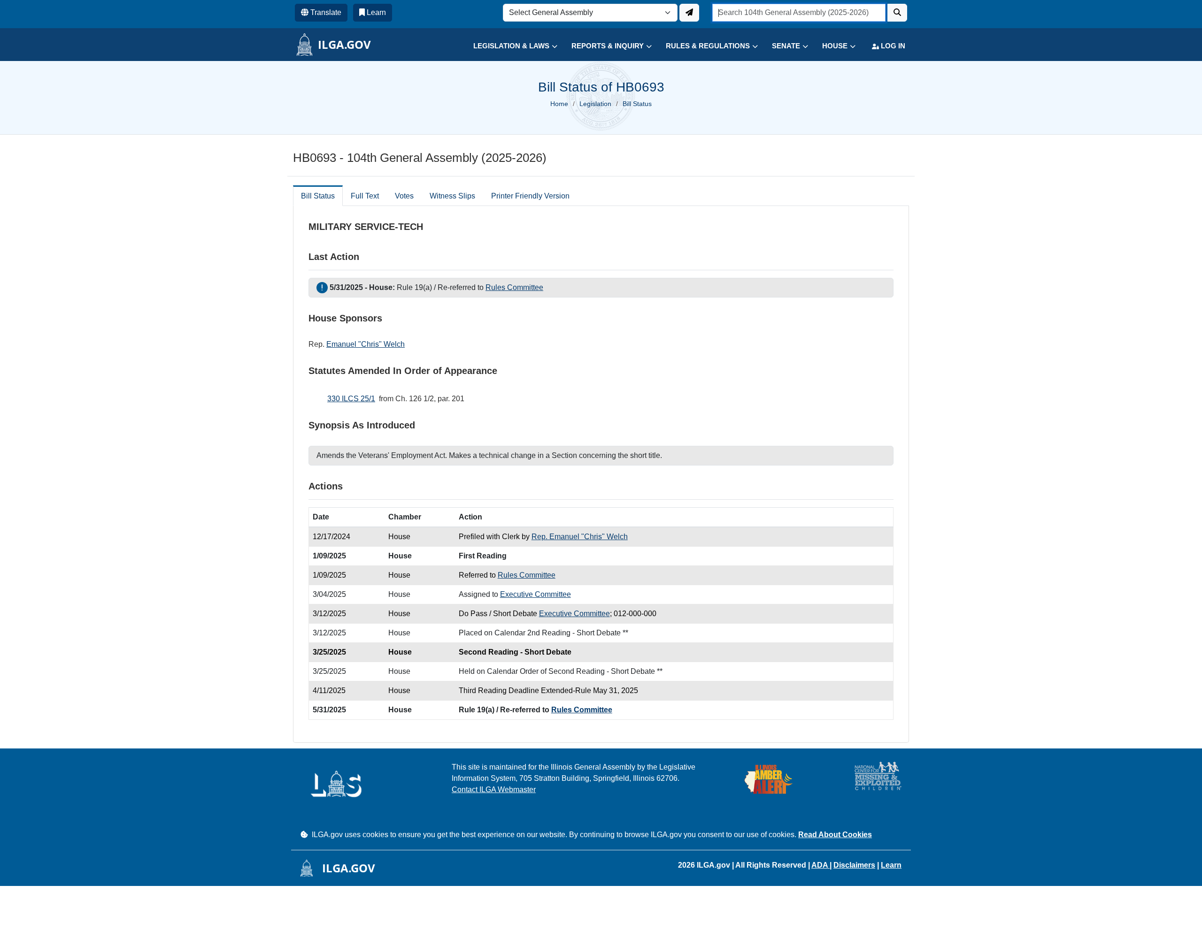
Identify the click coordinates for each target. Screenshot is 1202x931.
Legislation (595, 103)
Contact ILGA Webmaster (494, 790)
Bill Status (318, 196)
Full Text (365, 196)
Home (559, 103)
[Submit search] (897, 13)
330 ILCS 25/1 (351, 399)
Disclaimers (854, 865)
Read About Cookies (835, 835)
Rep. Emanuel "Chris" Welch (580, 537)
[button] (508, 46)
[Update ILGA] (689, 13)
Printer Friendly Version (530, 196)
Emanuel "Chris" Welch (365, 344)
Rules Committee (514, 287)
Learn (891, 865)
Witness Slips (452, 196)
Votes (404, 196)
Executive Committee (535, 594)
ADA (820, 865)
